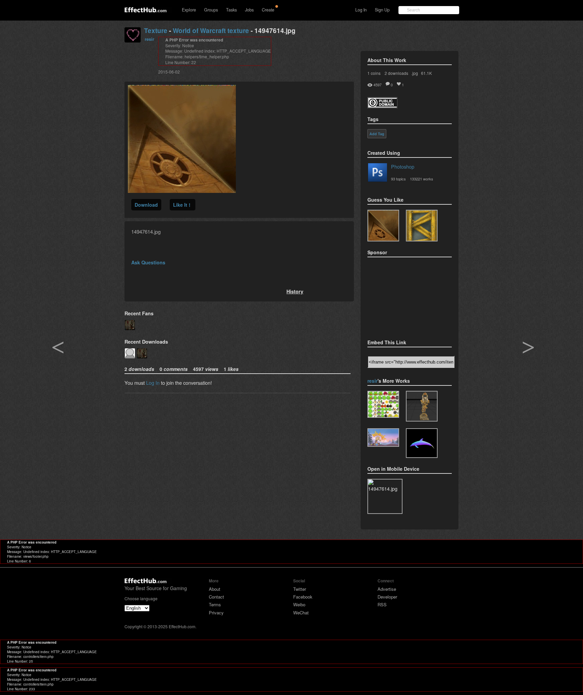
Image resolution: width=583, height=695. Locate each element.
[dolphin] (422, 443)
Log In (361, 10)
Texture (155, 30)
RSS (382, 604)
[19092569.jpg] (422, 225)
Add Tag (376, 134)
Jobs (249, 10)
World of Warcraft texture (211, 30)
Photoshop (402, 166)
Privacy (216, 612)
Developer (387, 596)
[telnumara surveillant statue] (422, 406)
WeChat (301, 612)
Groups (211, 10)
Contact (216, 596)
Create (268, 10)
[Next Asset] (182, 190)
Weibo (299, 604)
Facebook (302, 596)
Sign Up (382, 10)
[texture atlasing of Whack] (383, 437)
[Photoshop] (377, 173)
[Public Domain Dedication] (382, 106)
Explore (189, 10)
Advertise (387, 589)
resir (149, 39)
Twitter (299, 589)
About (214, 589)
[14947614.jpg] (383, 225)
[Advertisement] (401, 296)
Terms (215, 604)
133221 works (421, 178)
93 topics (398, 178)
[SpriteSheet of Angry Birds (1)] (383, 404)
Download (146, 204)
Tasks (231, 10)
